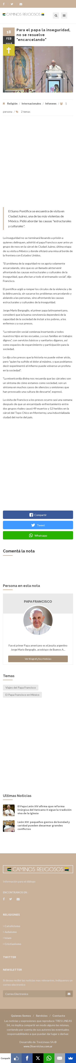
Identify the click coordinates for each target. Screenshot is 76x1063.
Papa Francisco (38, 601)
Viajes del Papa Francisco (20, 687)
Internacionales (31, 103)
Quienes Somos (21, 1015)
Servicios (42, 1015)
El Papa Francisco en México (22, 694)
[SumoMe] (70, 1058)
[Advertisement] (38, 163)
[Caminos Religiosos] (28, 15)
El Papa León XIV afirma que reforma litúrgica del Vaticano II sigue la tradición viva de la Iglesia (45, 810)
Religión (12, 103)
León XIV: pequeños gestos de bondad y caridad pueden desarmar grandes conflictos (44, 825)
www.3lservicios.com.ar (38, 1046)
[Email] (59, 1058)
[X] (38, 1058)
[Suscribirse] (68, 994)
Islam (7, 937)
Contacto (58, 1015)
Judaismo (10, 931)
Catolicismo (12, 926)
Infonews (51, 103)
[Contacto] (20, 4)
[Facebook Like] (16, 1058)
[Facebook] (5, 4)
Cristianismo (12, 943)
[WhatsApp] (48, 1058)
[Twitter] (14, 4)
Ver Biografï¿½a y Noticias (38, 658)
